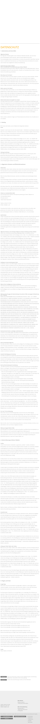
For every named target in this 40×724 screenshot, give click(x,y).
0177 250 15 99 (6, 705)
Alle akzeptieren (6, 716)
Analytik (29, 720)
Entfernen (4, 679)
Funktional (30, 717)
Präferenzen (30, 719)
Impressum (20, 718)
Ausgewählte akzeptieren (20, 716)
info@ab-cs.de (7, 204)
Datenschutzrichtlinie (28, 714)
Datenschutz (20, 719)
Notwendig (30, 716)
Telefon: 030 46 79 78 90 (6, 203)
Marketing (30, 722)
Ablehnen (4, 676)
